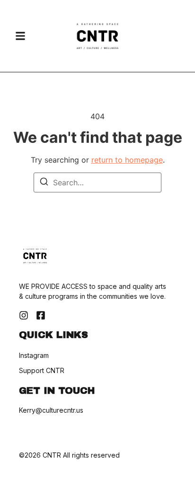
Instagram (34, 355)
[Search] (44, 183)
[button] (20, 36)
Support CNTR (41, 370)
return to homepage (127, 160)
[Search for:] (97, 182)
